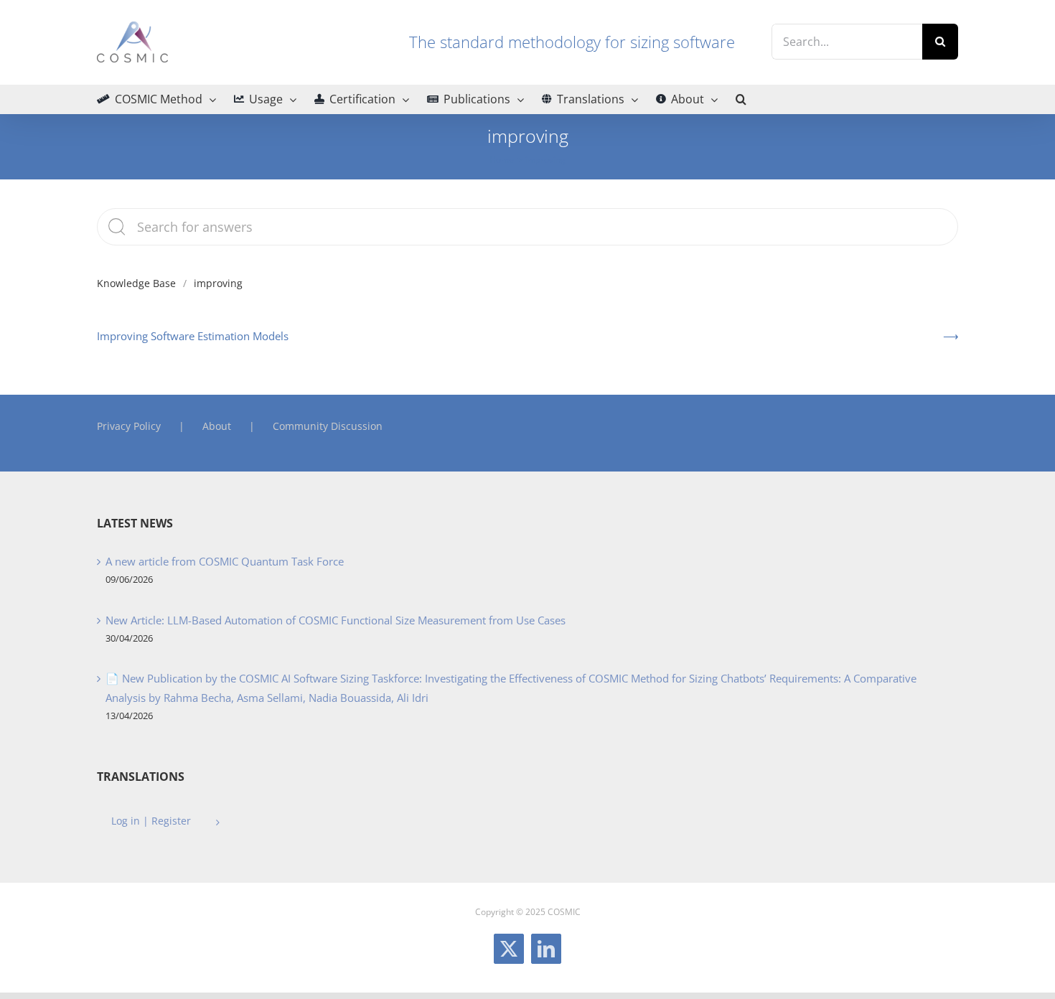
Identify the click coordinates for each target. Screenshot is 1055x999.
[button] (741, 99)
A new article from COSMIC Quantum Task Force (225, 561)
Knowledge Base (136, 283)
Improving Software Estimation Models (193, 336)
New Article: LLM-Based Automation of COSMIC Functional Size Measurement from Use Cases (336, 620)
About (216, 426)
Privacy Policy (129, 426)
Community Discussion (328, 426)
